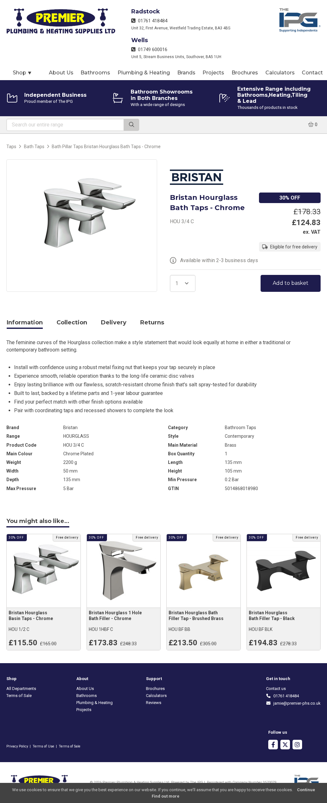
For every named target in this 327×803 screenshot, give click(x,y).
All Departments (21, 688)
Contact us (276, 688)
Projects (213, 73)
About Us (61, 73)
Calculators (280, 73)
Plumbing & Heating (144, 73)
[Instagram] (297, 745)
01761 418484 (151, 21)
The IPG (196, 782)
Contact (312, 73)
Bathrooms (95, 73)
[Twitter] (285, 745)
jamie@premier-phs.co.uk (296, 703)
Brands (186, 73)
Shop (22, 73)
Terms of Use (43, 746)
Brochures (245, 73)
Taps (11, 146)
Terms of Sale (19, 695)
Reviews (153, 702)
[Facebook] (273, 745)
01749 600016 (151, 49)
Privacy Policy (17, 746)
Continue (306, 789)
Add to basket (290, 283)
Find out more (165, 796)
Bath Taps (34, 146)
